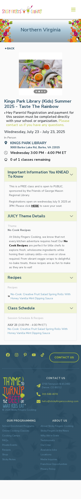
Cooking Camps (11, 435)
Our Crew (45, 445)
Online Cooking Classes (15, 430)
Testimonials (47, 440)
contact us (64, 357)
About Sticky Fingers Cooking (56, 426)
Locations (46, 454)
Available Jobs (48, 449)
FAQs (5, 440)
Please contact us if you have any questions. (37, 122)
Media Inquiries (48, 459)
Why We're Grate (49, 435)
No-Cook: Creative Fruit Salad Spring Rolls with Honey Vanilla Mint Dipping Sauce (41, 296)
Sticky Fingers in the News (54, 430)
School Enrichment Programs (18, 426)
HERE (35, 206)
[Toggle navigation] (73, 9)
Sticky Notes (9, 459)
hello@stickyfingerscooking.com (60, 401)
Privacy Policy (47, 469)
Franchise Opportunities (53, 464)
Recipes (6, 449)
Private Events (9, 445)
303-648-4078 (50, 394)
